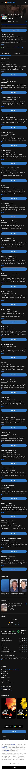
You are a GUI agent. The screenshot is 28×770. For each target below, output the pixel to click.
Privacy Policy (5, 747)
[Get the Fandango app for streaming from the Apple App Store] (9, 726)
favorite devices (18, 47)
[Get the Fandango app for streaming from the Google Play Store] (18, 726)
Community (10, 625)
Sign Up (14, 731)
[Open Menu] (2, 2)
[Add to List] (26, 21)
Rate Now (17, 625)
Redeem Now (6, 689)
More (2, 44)
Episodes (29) (5, 53)
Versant (13, 744)
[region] (14, 755)
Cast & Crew (17, 53)
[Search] (26, 2)
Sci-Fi (6, 669)
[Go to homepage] (10, 2)
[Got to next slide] (26, 587)
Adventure (11, 669)
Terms (5, 746)
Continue (14, 767)
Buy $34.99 (16, 30)
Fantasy (17, 669)
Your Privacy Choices (14, 763)
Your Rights (6, 750)
